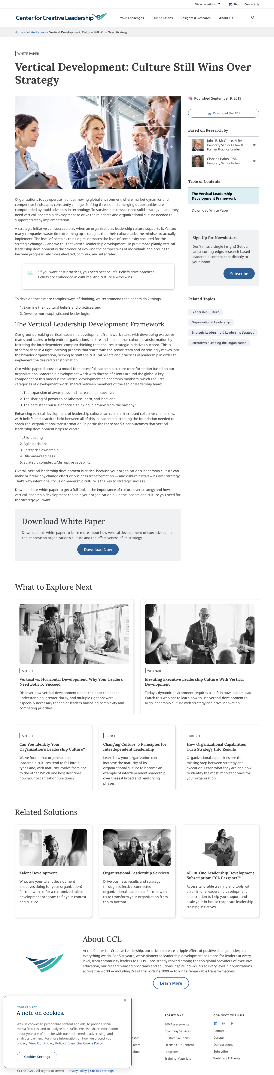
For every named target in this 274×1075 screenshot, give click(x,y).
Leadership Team (128, 1045)
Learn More (171, 983)
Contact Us (251, 4)
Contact (218, 1031)
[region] (67, 1032)
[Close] (125, 1000)
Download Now (98, 549)
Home (19, 32)
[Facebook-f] (231, 1023)
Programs (172, 1052)
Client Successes (128, 1038)
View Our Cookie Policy (85, 1043)
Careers (121, 1031)
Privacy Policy (77, 1071)
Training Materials (178, 1058)
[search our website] (252, 18)
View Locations (205, 4)
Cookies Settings (37, 1056)
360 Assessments (177, 1024)
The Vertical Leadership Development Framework (214, 196)
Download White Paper (210, 210)
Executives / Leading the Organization (219, 343)
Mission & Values (128, 1052)
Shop (237, 4)
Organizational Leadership (211, 322)
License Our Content (179, 1045)
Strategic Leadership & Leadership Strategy (223, 332)
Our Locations (223, 1045)
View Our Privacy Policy (46, 1043)
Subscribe (239, 273)
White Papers (36, 32)
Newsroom (123, 1058)
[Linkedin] (215, 1023)
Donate (218, 1037)
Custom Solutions (177, 1038)
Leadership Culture (205, 312)
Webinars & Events (226, 1058)
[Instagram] (223, 1023)
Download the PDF (226, 113)
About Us (122, 1024)
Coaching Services (178, 1031)
